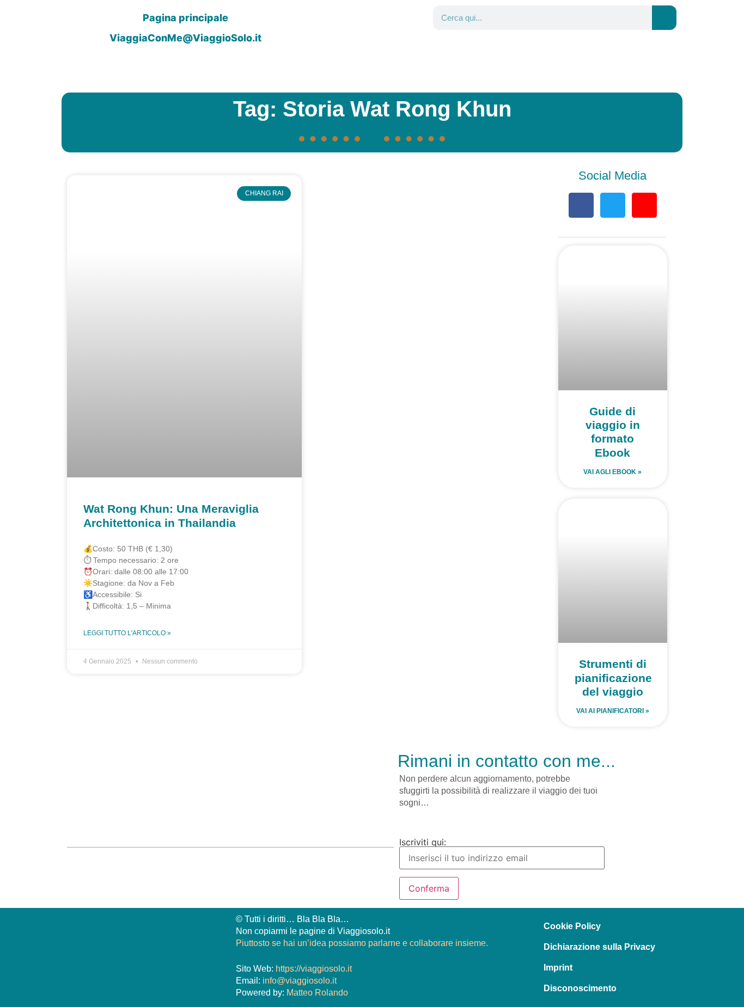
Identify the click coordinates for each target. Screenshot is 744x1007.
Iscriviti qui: (422, 843)
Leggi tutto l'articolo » (127, 633)
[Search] (664, 17)
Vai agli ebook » (612, 472)
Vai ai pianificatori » (612, 711)
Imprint (558, 967)
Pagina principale (185, 17)
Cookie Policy (572, 926)
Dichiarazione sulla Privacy (599, 946)
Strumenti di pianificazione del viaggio (613, 677)
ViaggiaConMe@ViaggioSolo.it (185, 38)
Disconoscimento (580, 988)
